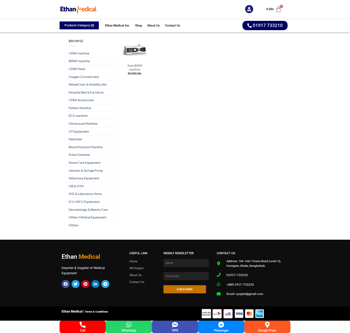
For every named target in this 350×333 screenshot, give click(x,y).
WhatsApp (129, 330)
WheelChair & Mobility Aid (87, 84)
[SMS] (175, 325)
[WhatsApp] (129, 325)
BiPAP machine (79, 61)
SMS (175, 330)
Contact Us (172, 25)
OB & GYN (76, 186)
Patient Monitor (80, 108)
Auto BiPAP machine (134, 67)
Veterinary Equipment (84, 178)
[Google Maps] (267, 325)
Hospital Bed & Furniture (86, 92)
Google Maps (267, 330)
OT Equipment (79, 131)
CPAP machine (79, 53)
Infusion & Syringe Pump (86, 170)
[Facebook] (66, 284)
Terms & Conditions (96, 311)
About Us (153, 25)
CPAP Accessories (81, 100)
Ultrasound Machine (83, 123)
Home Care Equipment (84, 162)
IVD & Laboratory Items (85, 194)
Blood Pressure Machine (86, 147)
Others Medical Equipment (87, 217)
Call (82, 330)
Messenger (221, 330)
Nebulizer (75, 139)
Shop (138, 25)
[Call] (83, 325)
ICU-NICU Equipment (84, 201)
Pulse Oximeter (79, 154)
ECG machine (78, 115)
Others (74, 225)
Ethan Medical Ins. (117, 25)
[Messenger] (221, 325)
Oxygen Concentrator (84, 77)
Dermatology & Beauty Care (88, 209)
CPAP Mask (77, 69)
